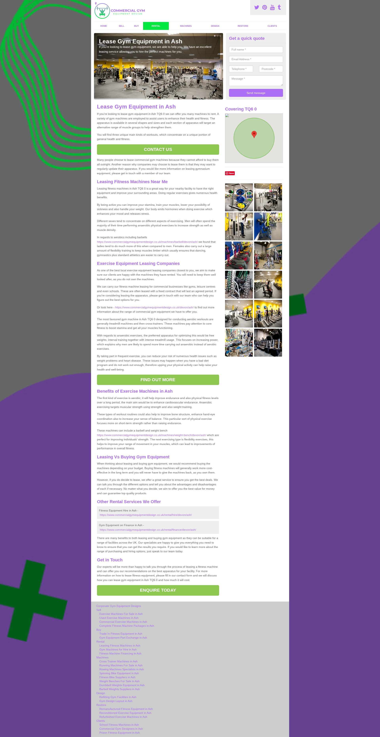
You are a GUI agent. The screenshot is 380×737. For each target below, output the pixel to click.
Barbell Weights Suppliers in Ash (119, 689)
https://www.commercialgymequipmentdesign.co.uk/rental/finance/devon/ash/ (148, 529)
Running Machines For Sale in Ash (120, 665)
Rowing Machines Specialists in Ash (121, 669)
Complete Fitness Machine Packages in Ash (126, 625)
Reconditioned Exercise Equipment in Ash (125, 712)
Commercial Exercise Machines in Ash (123, 621)
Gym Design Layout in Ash (115, 701)
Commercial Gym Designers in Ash (121, 728)
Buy (136, 26)
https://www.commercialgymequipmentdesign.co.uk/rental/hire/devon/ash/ (146, 514)
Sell (121, 26)
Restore (243, 26)
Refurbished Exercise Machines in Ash (123, 716)
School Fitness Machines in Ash (119, 724)
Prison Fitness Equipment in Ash (119, 732)
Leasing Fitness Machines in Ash (119, 645)
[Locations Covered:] (96, 3)
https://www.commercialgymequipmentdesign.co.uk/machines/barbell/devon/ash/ (147, 241)
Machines (186, 26)
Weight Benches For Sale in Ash (119, 681)
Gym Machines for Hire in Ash (118, 649)
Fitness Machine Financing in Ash (120, 653)
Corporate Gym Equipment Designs (118, 606)
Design (215, 26)
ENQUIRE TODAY (158, 590)
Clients (272, 26)
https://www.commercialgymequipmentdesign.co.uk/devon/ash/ (154, 307)
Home (103, 26)
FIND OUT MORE (158, 379)
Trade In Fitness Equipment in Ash (120, 633)
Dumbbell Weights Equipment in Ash (122, 685)
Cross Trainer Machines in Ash (118, 661)
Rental (156, 26)
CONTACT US (158, 149)
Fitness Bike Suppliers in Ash (117, 677)
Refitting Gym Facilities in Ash (117, 697)
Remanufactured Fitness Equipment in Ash (126, 708)
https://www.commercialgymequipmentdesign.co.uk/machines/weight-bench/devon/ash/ (151, 435)
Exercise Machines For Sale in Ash (121, 613)
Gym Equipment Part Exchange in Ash (123, 637)
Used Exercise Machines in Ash (119, 617)
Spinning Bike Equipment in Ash (119, 673)
